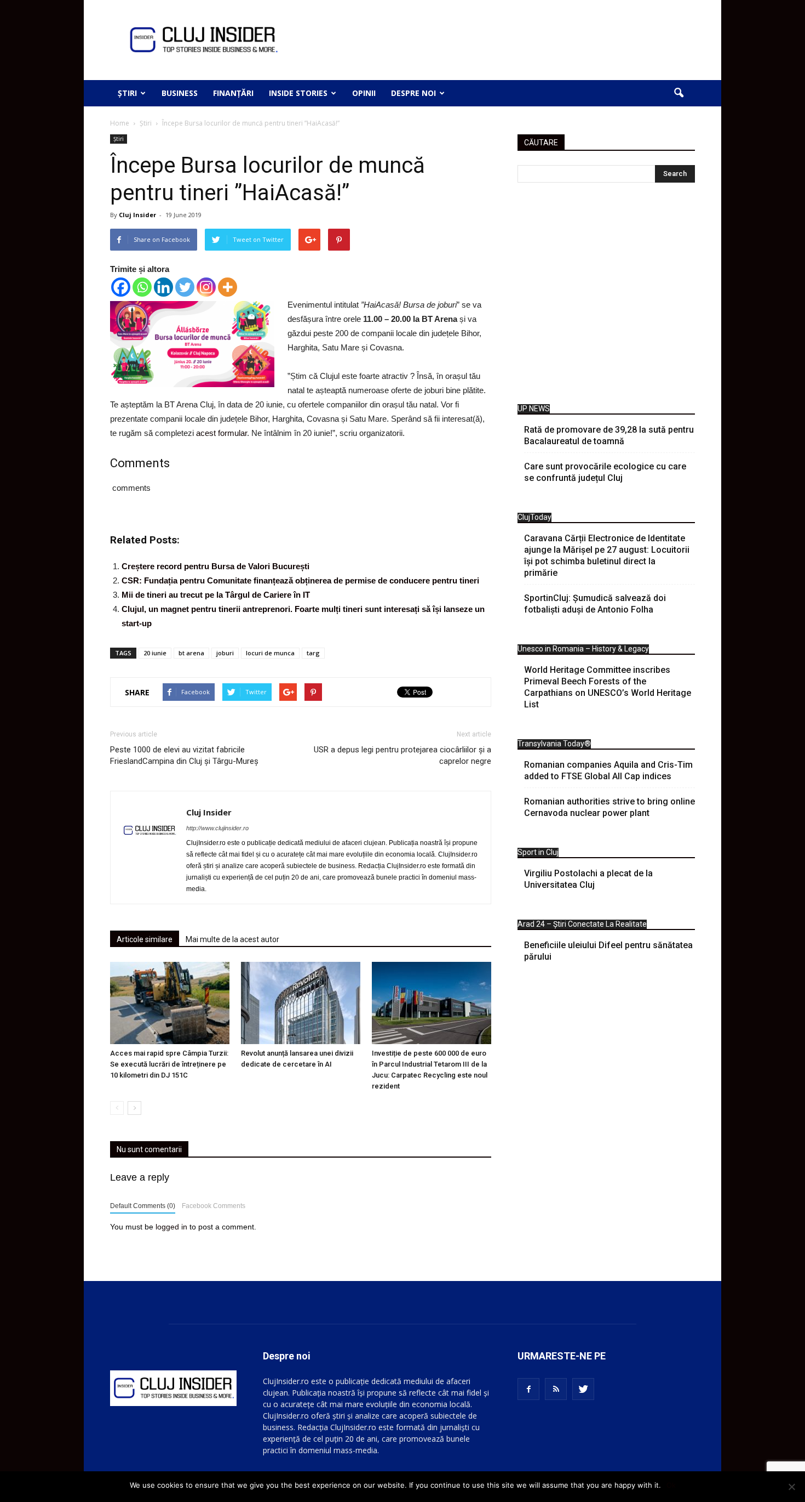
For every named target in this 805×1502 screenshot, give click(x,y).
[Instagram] (206, 287)
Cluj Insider (137, 215)
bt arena (191, 653)
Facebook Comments (213, 1206)
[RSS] (556, 1389)
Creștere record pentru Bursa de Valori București (215, 566)
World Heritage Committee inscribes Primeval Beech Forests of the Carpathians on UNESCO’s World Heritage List (607, 687)
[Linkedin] (163, 287)
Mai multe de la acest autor (232, 939)
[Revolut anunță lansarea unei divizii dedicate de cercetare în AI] (300, 1003)
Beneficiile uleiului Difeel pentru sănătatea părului (608, 951)
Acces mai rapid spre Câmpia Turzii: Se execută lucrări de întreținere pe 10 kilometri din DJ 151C (169, 1064)
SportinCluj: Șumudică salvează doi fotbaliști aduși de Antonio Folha (595, 604)
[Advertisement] (606, 296)
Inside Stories (298, 93)
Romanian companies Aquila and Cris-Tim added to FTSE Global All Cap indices (608, 770)
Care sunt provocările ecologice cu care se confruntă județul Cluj (605, 472)
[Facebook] (120, 287)
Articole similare (145, 939)
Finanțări (233, 93)
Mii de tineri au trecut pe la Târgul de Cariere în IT (216, 594)
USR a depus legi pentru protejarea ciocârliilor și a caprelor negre (402, 755)
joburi (225, 653)
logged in (171, 1226)
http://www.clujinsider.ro (217, 828)
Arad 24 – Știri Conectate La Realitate (582, 924)
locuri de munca (270, 653)
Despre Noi (413, 93)
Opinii (364, 93)
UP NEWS (534, 408)
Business (180, 93)
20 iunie (154, 653)
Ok (671, 1485)
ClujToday (534, 517)
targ (313, 653)
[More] (227, 287)
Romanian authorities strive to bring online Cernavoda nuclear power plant (609, 807)
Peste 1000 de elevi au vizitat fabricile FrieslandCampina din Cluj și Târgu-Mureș (184, 755)
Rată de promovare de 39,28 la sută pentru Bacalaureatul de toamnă (609, 435)
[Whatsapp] (142, 287)
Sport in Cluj (538, 852)
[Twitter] (184, 287)
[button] (678, 93)
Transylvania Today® (554, 743)
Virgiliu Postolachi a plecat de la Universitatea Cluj (588, 879)
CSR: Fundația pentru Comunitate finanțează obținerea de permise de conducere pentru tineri (300, 580)
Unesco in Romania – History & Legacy (583, 648)
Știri (127, 93)
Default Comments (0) (142, 1206)
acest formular (221, 433)
